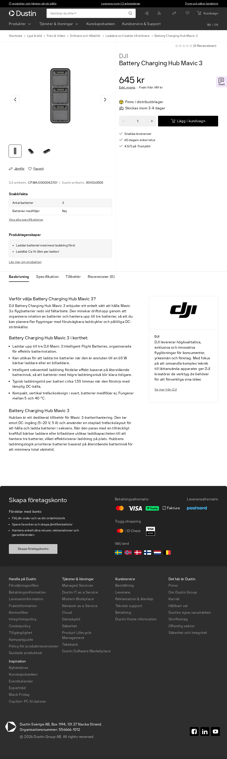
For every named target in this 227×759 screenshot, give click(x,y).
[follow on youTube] (215, 731)
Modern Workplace (78, 599)
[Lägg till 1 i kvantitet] (151, 121)
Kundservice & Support (141, 24)
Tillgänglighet (20, 633)
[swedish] (118, 553)
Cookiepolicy (19, 626)
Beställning (124, 585)
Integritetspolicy (22, 619)
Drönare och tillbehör (85, 36)
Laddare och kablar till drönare (128, 36)
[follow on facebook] (194, 731)
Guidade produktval (25, 653)
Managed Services (77, 585)
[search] (130, 13)
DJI (123, 56)
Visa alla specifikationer (26, 220)
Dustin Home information (136, 619)
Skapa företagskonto (33, 549)
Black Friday (19, 694)
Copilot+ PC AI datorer (27, 701)
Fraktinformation (23, 606)
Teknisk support (128, 606)
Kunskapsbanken (100, 24)
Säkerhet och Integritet (187, 633)
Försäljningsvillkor (24, 585)
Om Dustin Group (182, 592)
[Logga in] (147, 13)
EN (216, 25)
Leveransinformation (26, 599)
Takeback (70, 644)
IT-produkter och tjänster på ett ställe (33, 3)
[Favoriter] (188, 13)
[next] (105, 99)
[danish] (137, 553)
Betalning (123, 612)
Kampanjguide (21, 639)
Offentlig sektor (181, 626)
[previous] (15, 99)
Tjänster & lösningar (56, 24)
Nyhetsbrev (18, 668)
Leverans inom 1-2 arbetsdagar (121, 3)
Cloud (67, 612)
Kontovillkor (18, 612)
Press (173, 585)
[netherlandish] (157, 553)
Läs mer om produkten (25, 262)
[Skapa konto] (160, 13)
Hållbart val (178, 606)
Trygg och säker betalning (201, 3)
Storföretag (178, 619)
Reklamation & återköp (134, 599)
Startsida (15, 36)
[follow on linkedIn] (204, 731)
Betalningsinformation (27, 592)
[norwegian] (128, 553)
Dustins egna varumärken (189, 612)
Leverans (123, 592)
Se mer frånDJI (166, 389)
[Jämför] (174, 13)
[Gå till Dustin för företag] (23, 13)
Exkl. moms (127, 87)
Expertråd (17, 688)
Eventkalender (21, 681)
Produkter (17, 24)
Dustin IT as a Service (80, 592)
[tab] (21, 277)
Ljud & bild (34, 36)
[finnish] (147, 553)
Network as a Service (80, 606)
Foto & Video (56, 36)
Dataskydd (71, 619)
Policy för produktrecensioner (34, 646)
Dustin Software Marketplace (86, 651)
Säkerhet (69, 626)
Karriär (174, 599)
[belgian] (167, 553)
